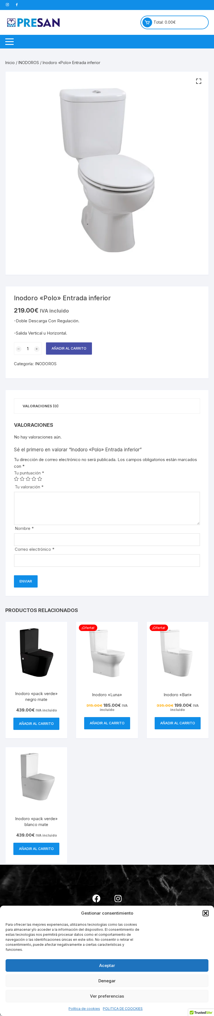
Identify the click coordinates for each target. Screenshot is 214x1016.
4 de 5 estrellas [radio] (33, 478)
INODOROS (28, 62)
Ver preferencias (107, 996)
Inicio (10, 62)
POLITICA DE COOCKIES (123, 1009)
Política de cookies (84, 1009)
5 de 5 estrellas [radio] (39, 478)
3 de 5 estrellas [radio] (28, 478)
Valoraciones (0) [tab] (41, 406)
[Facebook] (96, 898)
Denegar (107, 980)
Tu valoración (29, 486)
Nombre (24, 528)
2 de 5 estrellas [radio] (22, 478)
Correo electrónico (34, 549)
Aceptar (107, 965)
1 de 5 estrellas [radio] (16, 478)
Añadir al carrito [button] (36, 724)
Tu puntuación (29, 473)
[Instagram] (118, 898)
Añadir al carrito (69, 348)
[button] (205, 913)
